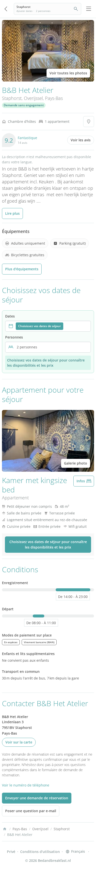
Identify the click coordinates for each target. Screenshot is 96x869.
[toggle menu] (88, 8)
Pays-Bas (54, 98)
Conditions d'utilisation (40, 851)
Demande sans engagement (24, 105)
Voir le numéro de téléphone (25, 785)
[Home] (4, 829)
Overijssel (33, 98)
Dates (10, 316)
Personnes (14, 337)
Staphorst (12, 98)
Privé (11, 851)
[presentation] (48, 326)
